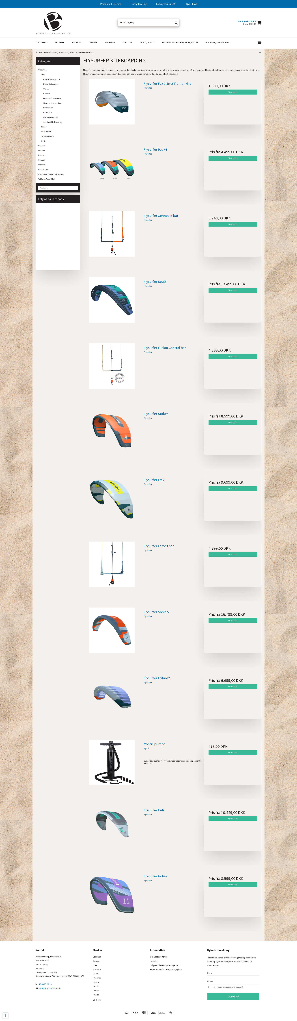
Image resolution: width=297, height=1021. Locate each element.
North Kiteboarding (50, 84)
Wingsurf (110, 42)
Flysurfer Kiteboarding (52, 98)
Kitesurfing (41, 42)
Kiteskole (127, 42)
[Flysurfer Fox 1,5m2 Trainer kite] (112, 108)
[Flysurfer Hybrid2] (112, 702)
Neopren (76, 42)
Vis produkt (232, 92)
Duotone (46, 93)
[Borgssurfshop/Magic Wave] (53, 22)
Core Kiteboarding (50, 117)
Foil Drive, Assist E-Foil (217, 42)
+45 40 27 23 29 (44, 984)
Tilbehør (93, 42)
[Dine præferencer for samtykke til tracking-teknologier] (5, 1016)
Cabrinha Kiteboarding (52, 122)
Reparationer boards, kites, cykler (180, 42)
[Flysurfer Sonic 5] (112, 636)
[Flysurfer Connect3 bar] (112, 240)
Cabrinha (97, 956)
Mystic (96, 994)
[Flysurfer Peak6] (112, 174)
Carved (96, 961)
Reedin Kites (48, 108)
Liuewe (96, 990)
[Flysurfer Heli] (112, 834)
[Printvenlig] (260, 52)
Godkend (233, 996)
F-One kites (47, 112)
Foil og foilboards (47, 136)
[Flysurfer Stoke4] (112, 438)
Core (95, 965)
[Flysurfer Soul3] (112, 306)
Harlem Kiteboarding (51, 79)
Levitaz (96, 986)
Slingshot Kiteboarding (52, 103)
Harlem (96, 982)
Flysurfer (97, 977)
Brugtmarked (46, 131)
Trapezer (60, 42)
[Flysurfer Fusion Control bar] (112, 372)
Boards (43, 127)
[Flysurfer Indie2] (112, 900)
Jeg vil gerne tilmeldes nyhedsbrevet (236, 986)
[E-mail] (233, 981)
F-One (95, 973)
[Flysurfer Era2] (112, 504)
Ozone (46, 89)
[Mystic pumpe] (112, 768)
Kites (43, 74)
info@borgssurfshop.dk (50, 988)
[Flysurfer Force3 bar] (112, 570)
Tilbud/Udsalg (147, 42)
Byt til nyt (44, 141)
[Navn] (233, 972)
